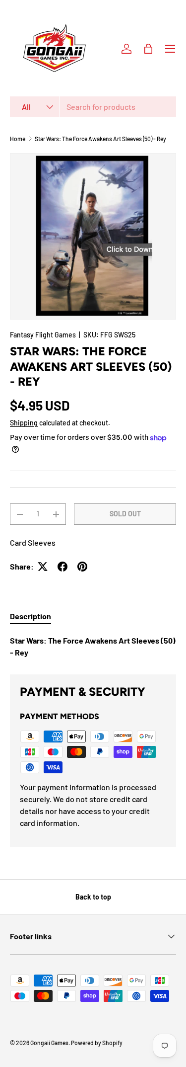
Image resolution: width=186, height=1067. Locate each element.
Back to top (93, 897)
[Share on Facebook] (62, 566)
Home (17, 138)
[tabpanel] (93, 646)
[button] (148, 49)
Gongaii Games (49, 1042)
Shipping (24, 422)
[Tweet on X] (43, 566)
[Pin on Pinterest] (82, 566)
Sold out (125, 513)
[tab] (30, 616)
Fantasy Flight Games (43, 334)
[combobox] (93, 106)
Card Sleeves (33, 542)
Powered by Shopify (97, 1042)
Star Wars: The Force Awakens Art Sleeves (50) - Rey (100, 138)
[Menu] (170, 49)
